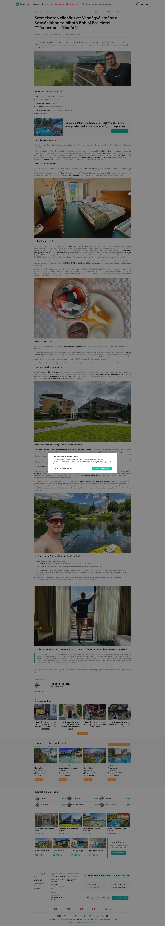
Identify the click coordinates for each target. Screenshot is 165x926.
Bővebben (56, 464)
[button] (62, 468)
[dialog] (82, 463)
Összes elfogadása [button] (102, 468)
